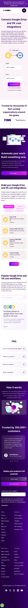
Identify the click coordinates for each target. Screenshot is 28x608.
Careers (16, 554)
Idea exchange (18, 526)
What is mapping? (8, 372)
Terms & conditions (19, 562)
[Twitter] (14, 590)
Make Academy (5, 551)
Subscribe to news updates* (9, 491)
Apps (2, 523)
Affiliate (3, 568)
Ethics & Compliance (19, 574)
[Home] (6, 10)
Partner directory (18, 523)
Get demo (3, 532)
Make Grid (3, 526)
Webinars (3, 565)
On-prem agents (5, 576)
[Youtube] (22, 590)
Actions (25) (9, 210)
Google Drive (10, 31)
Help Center (4, 557)
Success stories (18, 518)
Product (3, 515)
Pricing (3, 529)
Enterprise (3, 535)
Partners (3, 571)
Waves (3, 540)
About (15, 551)
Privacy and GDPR (18, 565)
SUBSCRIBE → (5, 505)
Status (2, 537)
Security (3, 574)
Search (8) (19, 210)
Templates (16, 521)
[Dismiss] (26, 3)
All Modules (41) (9, 206)
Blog (2, 562)
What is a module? (8, 364)
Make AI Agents (5, 521)
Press (15, 560)
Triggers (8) (20, 206)
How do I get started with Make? (12, 348)
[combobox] (6, 67)
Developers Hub (5, 560)
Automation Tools (18, 529)
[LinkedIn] (18, 590)
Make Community (5, 554)
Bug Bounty (17, 571)
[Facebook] (6, 590)
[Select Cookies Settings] (2, 605)
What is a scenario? (8, 356)
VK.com (19, 31)
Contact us (16, 557)
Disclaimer (16, 568)
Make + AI (3, 518)
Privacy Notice (21, 502)
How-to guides (18, 515)
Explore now (14, 5)
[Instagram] (10, 590)
